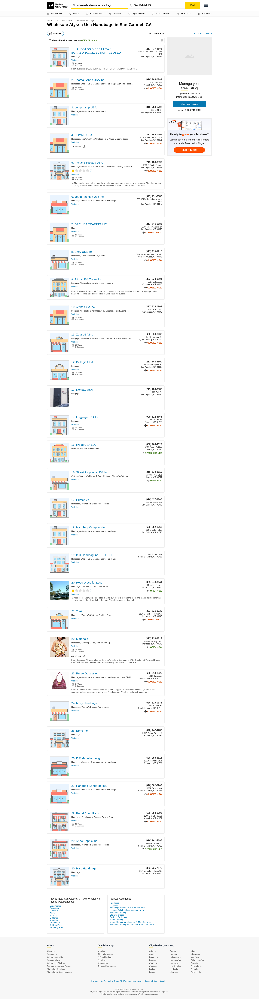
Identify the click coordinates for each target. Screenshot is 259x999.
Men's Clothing (103, 643)
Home (49, 20)
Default (157, 33)
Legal (162, 981)
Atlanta (152, 951)
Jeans (125, 139)
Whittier (53, 913)
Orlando (194, 963)
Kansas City (175, 960)
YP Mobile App (105, 957)
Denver (152, 972)
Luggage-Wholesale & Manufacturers (87, 283)
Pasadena (54, 908)
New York (195, 957)
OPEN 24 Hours (89, 40)
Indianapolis (175, 957)
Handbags (75, 56)
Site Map (102, 960)
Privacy (94, 981)
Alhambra (54, 920)
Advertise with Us (55, 957)
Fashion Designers (90, 256)
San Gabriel (67, 20)
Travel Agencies (121, 311)
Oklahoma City (197, 960)
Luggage (109, 283)
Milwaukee (195, 954)
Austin (152, 954)
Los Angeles (55, 906)
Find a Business (105, 954)
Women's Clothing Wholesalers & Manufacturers (128, 166)
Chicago (152, 966)
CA (57, 20)
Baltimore (153, 957)
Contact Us (52, 954)
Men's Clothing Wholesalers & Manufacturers (102, 139)
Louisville (174, 969)
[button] (206, 5)
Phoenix (194, 969)
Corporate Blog (53, 960)
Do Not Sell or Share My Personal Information (121, 981)
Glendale (54, 911)
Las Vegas (174, 963)
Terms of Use (151, 981)
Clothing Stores (78, 476)
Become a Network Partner (59, 966)
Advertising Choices (56, 963)
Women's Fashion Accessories (130, 84)
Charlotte (153, 963)
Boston (152, 960)
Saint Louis (196, 972)
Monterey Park (56, 927)
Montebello (55, 923)
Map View (57, 33)
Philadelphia (196, 966)
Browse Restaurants (107, 966)
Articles (101, 951)
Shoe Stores (102, 586)
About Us (51, 951)
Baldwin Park (56, 925)
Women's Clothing (120, 476)
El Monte (54, 918)
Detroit (173, 951)
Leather (102, 256)
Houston (173, 954)
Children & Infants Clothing (98, 476)
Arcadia (53, 915)
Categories (103, 963)
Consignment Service (91, 817)
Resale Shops (108, 817)
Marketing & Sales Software (59, 972)
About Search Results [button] (203, 33)
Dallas (152, 969)
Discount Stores (89, 586)
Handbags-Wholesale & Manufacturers (88, 84)
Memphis (174, 972)
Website (75, 60)
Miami (193, 951)
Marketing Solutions (56, 969)
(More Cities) (168, 945)
